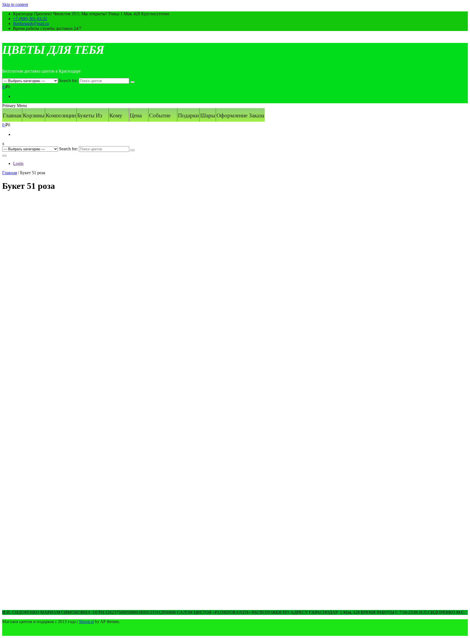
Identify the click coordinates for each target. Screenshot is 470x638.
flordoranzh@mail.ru (31, 23)
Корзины (33, 115)
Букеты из (89, 115)
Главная (12, 115)
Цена (136, 115)
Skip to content (15, 4)
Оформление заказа (240, 115)
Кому (115, 115)
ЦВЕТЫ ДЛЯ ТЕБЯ (53, 50)
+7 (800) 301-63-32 (30, 18)
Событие (160, 115)
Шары (207, 115)
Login (18, 163)
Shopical (86, 621)
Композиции (61, 115)
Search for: (68, 80)
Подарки (188, 115)
